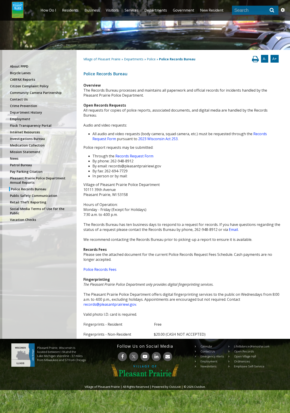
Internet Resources (25, 132)
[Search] (271, 10)
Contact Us (19, 99)
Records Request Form (134, 156)
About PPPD (19, 66)
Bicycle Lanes (20, 73)
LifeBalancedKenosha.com (251, 346)
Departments (133, 59)
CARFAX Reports (22, 79)
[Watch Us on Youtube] (145, 356)
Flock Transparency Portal (30, 125)
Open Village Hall (245, 356)
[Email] (167, 356)
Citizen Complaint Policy (29, 86)
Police (151, 59)
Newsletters (208, 366)
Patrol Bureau (21, 165)
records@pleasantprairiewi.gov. (110, 304)
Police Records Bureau (28, 189)
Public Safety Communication (33, 195)
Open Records (244, 351)
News (14, 158)
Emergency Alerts (212, 356)
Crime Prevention (23, 106)
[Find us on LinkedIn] (156, 356)
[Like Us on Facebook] (122, 356)
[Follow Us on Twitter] (133, 356)
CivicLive (175, 387)
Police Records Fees (99, 269)
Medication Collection (27, 145)
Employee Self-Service (249, 366)
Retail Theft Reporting (28, 202)
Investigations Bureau (27, 139)
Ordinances (242, 361)
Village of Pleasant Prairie (102, 59)
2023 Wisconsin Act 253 (158, 138)
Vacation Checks (23, 219)
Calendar (206, 346)
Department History (26, 112)
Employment (20, 119)
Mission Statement (25, 152)
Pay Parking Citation (26, 171)
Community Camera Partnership (36, 92)
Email (233, 229)
